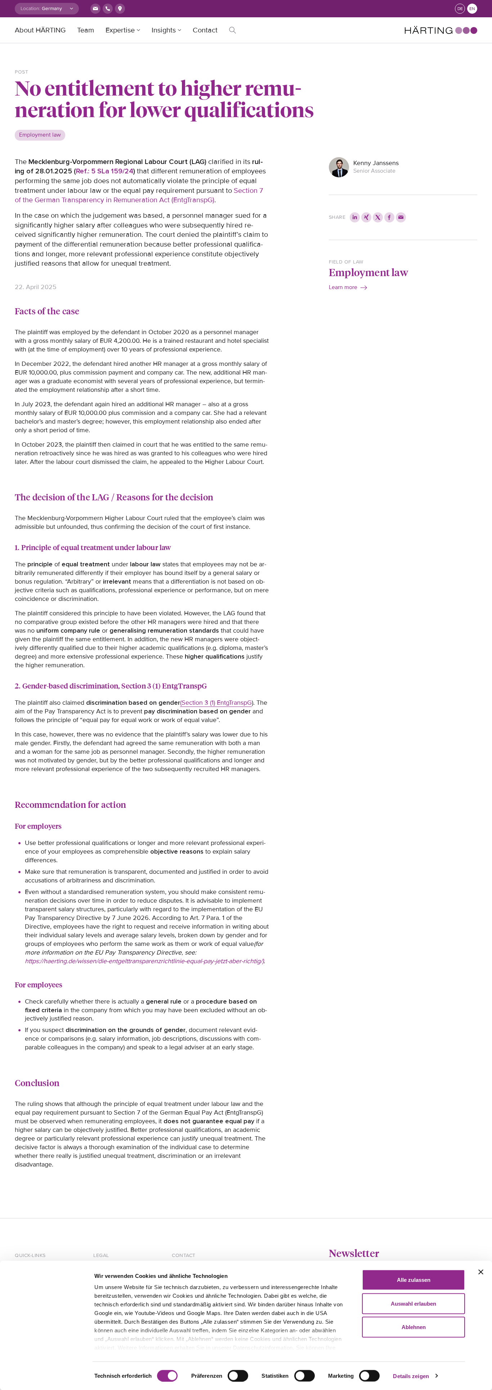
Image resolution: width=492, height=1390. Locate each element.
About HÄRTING (40, 30)
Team (85, 30)
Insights (164, 30)
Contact (205, 30)
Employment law (368, 272)
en (472, 9)
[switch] (238, 1375)
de (460, 9)
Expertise (120, 30)
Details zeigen (411, 1376)
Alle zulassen (413, 1280)
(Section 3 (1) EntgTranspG (216, 703)
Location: (30, 8)
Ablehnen (414, 1327)
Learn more (343, 287)
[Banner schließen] (480, 1272)
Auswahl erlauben (413, 1303)
